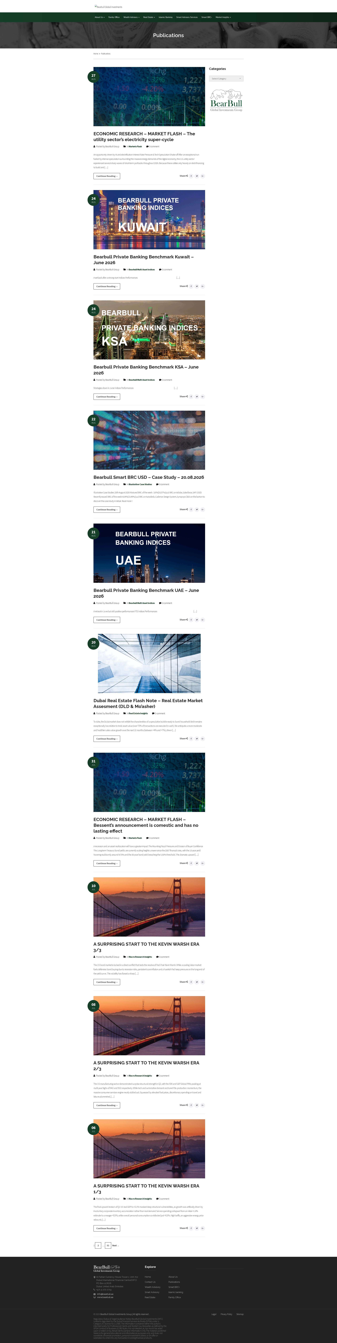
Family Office (114, 17)
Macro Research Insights (140, 956)
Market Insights (222, 17)
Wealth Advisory (130, 17)
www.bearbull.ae (105, 1297)
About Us (99, 17)
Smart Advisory (152, 1292)
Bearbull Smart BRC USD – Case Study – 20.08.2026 (148, 477)
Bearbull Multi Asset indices (142, 269)
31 (108, 1245)
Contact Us (150, 1282)
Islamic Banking (165, 17)
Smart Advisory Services (187, 17)
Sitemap (240, 1314)
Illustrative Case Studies (140, 484)
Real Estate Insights (138, 713)
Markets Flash (135, 146)
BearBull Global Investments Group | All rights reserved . (124, 1314)
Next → (115, 1245)
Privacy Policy (226, 1314)
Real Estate (148, 17)
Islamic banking (175, 1292)
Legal (213, 1314)
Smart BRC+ (207, 17)
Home (95, 53)
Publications (174, 1282)
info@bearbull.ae (105, 1294)
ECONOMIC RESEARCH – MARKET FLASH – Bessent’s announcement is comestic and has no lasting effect (145, 825)
